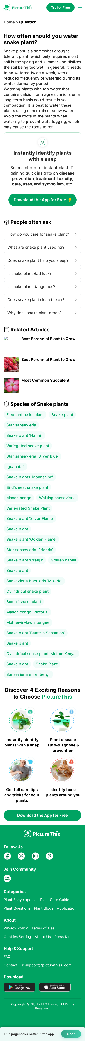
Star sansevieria (21, 425)
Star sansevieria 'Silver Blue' (32, 456)
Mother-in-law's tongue (27, 622)
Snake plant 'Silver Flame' (30, 518)
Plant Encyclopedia (20, 899)
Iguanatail (15, 466)
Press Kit (62, 936)
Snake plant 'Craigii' (24, 560)
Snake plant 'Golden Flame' (31, 539)
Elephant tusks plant (25, 414)
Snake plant (62, 414)
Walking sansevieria (57, 498)
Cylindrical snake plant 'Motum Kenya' (41, 653)
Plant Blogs (43, 908)
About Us (43, 936)
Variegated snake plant (27, 446)
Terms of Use (43, 928)
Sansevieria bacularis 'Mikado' (34, 581)
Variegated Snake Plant (28, 508)
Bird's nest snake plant (27, 487)
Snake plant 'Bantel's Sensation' (35, 633)
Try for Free (60, 7)
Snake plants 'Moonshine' (29, 477)
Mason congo (18, 498)
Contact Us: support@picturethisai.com (38, 965)
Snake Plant (47, 664)
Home (9, 22)
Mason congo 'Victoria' (27, 612)
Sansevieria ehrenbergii (28, 674)
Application (66, 908)
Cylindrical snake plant (27, 591)
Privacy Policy (16, 928)
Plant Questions (17, 908)
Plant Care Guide (54, 899)
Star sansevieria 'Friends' (29, 549)
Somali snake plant (23, 601)
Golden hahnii (63, 560)
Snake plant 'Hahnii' (24, 435)
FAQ (7, 956)
